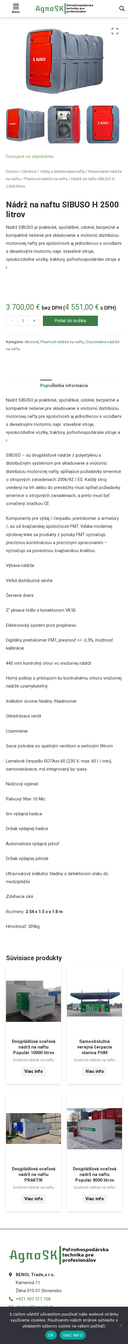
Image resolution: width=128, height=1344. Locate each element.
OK (51, 1335)
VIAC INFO (73, 1335)
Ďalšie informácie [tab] (70, 385)
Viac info (33, 1071)
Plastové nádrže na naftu (46, 179)
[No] (121, 1325)
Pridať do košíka (70, 320)
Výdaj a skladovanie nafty (62, 171)
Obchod (29, 171)
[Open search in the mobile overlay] (122, 8)
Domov (12, 171)
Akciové (32, 342)
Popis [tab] (46, 385)
